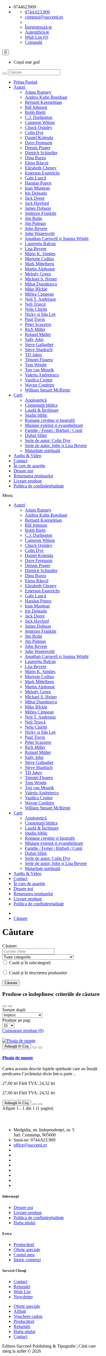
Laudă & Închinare (42, 410)
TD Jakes (33, 354)
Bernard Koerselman (43, 102)
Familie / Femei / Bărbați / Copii (53, 430)
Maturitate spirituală (42, 450)
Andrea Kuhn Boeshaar (46, 97)
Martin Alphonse (40, 268)
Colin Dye (34, 132)
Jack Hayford (37, 203)
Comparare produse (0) (23, 1030)
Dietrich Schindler (41, 152)
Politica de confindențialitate (39, 486)
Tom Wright (35, 364)
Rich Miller (35, 329)
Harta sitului (24, 1222)
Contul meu (24, 1254)
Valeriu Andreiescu (42, 374)
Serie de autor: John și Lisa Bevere (56, 445)
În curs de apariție (29, 465)
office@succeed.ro (30, 1145)
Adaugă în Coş (17, 1046)
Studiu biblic (36, 415)
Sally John (34, 339)
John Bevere (36, 228)
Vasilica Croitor (39, 379)
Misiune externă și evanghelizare (54, 425)
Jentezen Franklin (40, 213)
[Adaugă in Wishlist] (34, 1047)
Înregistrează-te (38, 27)
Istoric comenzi (27, 1259)
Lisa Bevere (35, 248)
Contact (20, 460)
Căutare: (9, 945)
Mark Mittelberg (39, 263)
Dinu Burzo (35, 157)
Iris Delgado (36, 193)
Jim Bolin (33, 218)
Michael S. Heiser (41, 279)
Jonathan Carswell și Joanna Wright (56, 238)
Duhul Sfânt (36, 435)
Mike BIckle (36, 289)
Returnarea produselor (33, 475)
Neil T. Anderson (40, 299)
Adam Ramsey (38, 92)
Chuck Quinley (38, 127)
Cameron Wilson (40, 122)
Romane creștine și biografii (50, 420)
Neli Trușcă (35, 304)
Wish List (22, 1291)
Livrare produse (28, 480)
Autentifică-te (37, 32)
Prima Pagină (25, 82)
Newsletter (23, 1296)
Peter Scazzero (38, 324)
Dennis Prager (37, 147)
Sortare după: (14, 1009)
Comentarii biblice (41, 405)
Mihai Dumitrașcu (41, 284)
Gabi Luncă (35, 178)
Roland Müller (38, 334)
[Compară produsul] (40, 1047)
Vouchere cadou (28, 1316)
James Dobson (38, 208)
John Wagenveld (40, 233)
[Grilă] (4, 1006)
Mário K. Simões (40, 253)
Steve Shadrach (39, 349)
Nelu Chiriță (36, 309)
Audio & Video (27, 455)
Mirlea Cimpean (39, 294)
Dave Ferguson (38, 142)
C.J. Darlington (38, 117)
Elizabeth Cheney (41, 167)
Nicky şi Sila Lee (40, 314)
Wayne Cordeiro (39, 385)
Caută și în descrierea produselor (37, 972)
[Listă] (10, 1006)
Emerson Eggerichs (42, 173)
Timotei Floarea (39, 359)
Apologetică (36, 400)
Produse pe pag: (16, 1020)
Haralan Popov (38, 183)
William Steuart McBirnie (47, 390)
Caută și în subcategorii (29, 962)
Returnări (22, 1286)
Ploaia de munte (17, 1057)
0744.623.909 (37, 12)
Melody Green (38, 273)
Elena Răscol (36, 162)
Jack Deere (35, 198)
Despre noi (23, 470)
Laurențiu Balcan (40, 243)
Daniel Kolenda (39, 137)
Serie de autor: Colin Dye (47, 440)
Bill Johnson (36, 107)
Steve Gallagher (39, 344)
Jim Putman (35, 223)
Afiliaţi (20, 1311)
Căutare (20, 918)
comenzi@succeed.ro (44, 17)
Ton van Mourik (39, 369)
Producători (24, 1244)
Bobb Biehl (35, 112)
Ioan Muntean (37, 188)
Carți (18, 395)
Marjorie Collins (39, 258)
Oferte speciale (27, 1249)
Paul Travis (35, 319)
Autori (19, 87)
